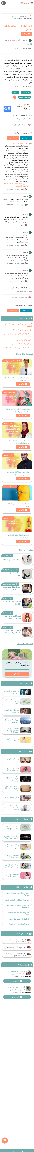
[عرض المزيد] (14, 97)
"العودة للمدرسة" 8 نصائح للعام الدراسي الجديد (17, 505)
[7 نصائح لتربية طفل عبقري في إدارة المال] (27, 603)
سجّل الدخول (25, 138)
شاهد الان (21, 384)
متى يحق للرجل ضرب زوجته (23, 340)
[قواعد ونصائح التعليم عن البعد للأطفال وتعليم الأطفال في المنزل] (17, 398)
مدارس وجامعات (8, 392)
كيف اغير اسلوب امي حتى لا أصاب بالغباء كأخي (18, 347)
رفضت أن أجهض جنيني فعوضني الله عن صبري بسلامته (18, 335)
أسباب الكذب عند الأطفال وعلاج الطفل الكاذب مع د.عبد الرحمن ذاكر (18, 473)
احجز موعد (15, 981)
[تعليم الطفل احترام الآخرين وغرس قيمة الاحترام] (27, 617)
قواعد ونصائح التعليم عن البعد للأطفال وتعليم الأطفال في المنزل (18, 410)
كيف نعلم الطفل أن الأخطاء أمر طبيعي (22, 18)
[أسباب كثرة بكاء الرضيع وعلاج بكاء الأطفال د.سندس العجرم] (17, 367)
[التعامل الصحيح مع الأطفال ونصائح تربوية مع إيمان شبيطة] (17, 430)
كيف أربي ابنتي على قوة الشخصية (22, 343)
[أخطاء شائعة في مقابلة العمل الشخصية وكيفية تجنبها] (27, 588)
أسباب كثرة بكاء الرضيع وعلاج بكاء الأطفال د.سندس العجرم (17, 379)
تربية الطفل (14, 16)
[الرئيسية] (30, 16)
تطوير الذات (5, 555)
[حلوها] (32, 3)
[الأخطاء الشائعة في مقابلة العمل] (27, 574)
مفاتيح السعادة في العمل (9, 570)
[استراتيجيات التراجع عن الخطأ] (27, 560)
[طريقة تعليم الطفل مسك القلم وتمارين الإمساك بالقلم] (27, 632)
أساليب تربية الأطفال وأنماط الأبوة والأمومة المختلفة (16, 184)
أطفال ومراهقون (23, 16)
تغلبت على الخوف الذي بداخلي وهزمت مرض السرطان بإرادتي (18, 325)
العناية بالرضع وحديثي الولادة (11, 361)
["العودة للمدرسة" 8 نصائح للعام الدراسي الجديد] (17, 493)
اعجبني (22, 189)
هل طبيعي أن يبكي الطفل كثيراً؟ (22, 330)
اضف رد (17, 189)
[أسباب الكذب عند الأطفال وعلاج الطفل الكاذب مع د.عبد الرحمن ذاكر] (17, 461)
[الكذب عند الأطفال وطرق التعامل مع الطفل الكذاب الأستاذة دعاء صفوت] (17, 524)
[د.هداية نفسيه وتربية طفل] (30, 143)
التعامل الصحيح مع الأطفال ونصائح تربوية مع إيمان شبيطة (19, 442)
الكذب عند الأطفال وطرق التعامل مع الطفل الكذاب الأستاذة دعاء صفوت (18, 536)
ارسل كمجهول (13, 138)
